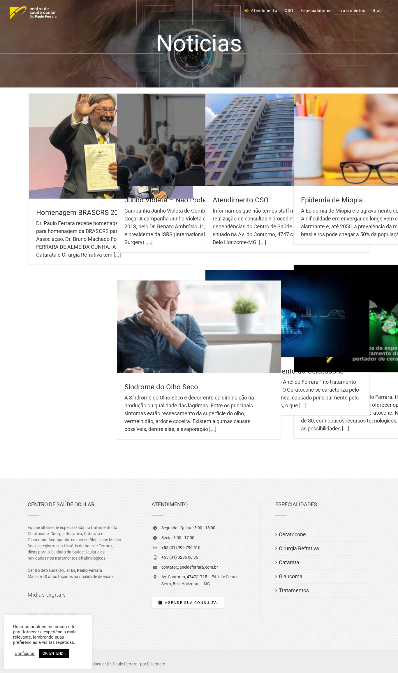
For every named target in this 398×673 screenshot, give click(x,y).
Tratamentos (294, 590)
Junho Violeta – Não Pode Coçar (175, 200)
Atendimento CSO (241, 200)
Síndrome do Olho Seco (161, 387)
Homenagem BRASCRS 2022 (81, 212)
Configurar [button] (25, 653)
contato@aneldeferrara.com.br (189, 567)
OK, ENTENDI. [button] (54, 653)
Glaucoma (290, 576)
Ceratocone (292, 534)
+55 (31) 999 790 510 (180, 547)
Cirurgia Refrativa (299, 548)
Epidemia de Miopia (332, 200)
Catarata (289, 562)
